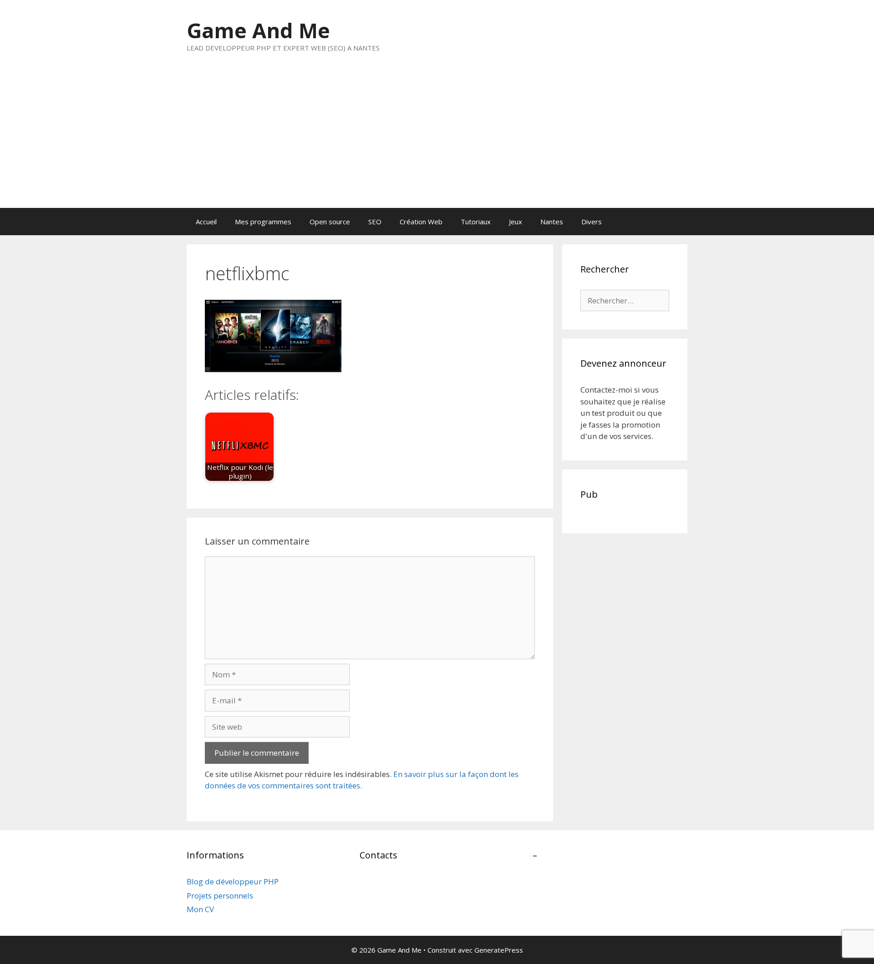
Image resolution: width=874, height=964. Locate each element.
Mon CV (200, 909)
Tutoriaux (476, 221)
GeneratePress (498, 949)
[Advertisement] (437, 139)
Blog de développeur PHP (233, 881)
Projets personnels (220, 895)
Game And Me (258, 30)
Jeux (515, 221)
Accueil (206, 221)
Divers (591, 221)
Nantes (551, 221)
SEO (374, 221)
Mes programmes (263, 221)
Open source (330, 221)
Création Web (421, 221)
